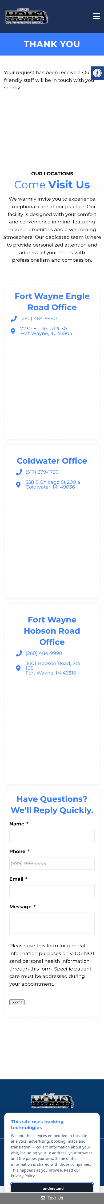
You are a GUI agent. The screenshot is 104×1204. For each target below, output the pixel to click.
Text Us (54, 1198)
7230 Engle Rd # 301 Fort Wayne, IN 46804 (46, 331)
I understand (52, 1188)
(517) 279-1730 (42, 472)
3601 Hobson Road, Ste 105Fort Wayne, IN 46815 (53, 668)
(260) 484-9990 (38, 318)
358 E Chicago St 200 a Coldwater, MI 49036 (53, 484)
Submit (16, 1002)
